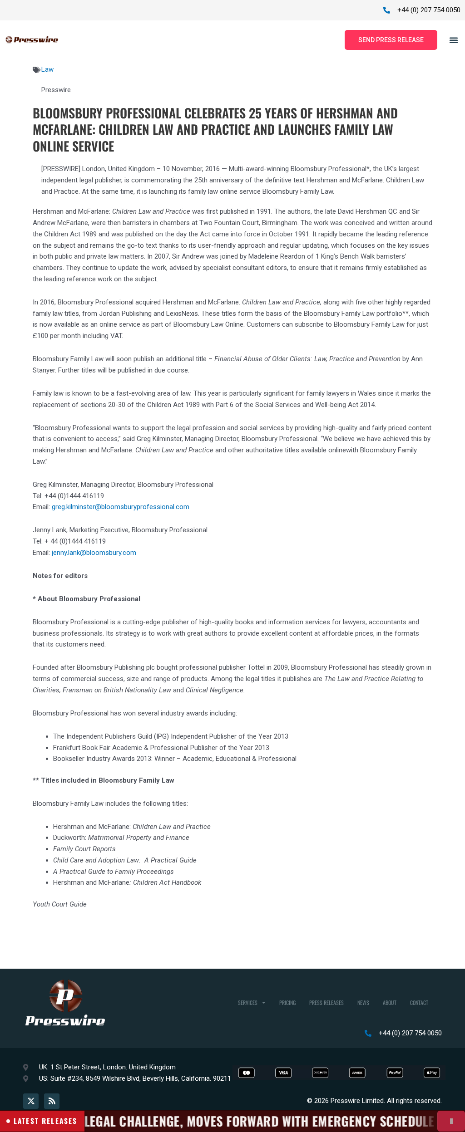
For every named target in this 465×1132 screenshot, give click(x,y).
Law (47, 69)
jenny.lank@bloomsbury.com (94, 553)
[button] (453, 40)
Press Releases (326, 1002)
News (363, 1002)
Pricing (287, 1002)
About (389, 1002)
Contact (419, 1002)
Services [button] (247, 1002)
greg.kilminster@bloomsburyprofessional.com (120, 507)
